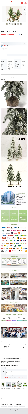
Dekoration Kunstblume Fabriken (4, 404)
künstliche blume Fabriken (18, 404)
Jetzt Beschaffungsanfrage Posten (21, 377)
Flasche (15, 394)
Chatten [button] (21, 34)
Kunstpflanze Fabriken (12, 404)
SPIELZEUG (2, 394)
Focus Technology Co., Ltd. (13, 409)
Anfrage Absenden (7, 34)
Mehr (1, 407)
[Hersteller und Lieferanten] (14, 1)
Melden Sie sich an (3, 51)
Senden (7, 377)
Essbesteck (22, 394)
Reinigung (8, 394)
